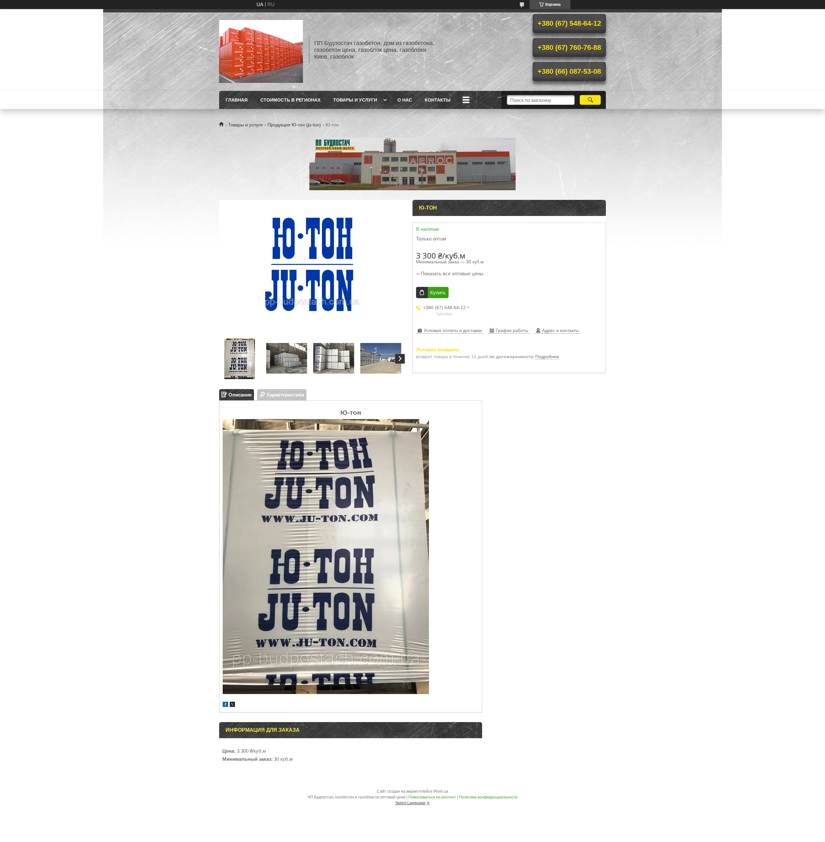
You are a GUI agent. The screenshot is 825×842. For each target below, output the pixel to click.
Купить (438, 292)
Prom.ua (440, 791)
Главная (237, 100)
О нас (404, 100)
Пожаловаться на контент (432, 797)
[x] (232, 705)
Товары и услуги (355, 100)
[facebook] (225, 705)
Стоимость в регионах (290, 100)
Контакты (438, 100)
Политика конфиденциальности (488, 797)
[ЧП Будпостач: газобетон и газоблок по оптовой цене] (261, 50)
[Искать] (590, 100)
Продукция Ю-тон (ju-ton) (294, 124)
